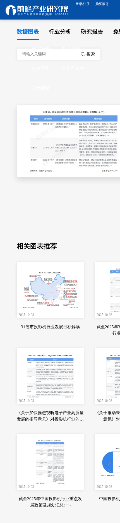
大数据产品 (60, 29)
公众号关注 (73, 68)
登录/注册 (83, 4)
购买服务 (102, 4)
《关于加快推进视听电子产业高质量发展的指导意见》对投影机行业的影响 (50, 419)
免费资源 (92, 29)
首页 (36, 29)
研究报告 (41, 48)
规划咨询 (71, 48)
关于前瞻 (41, 87)
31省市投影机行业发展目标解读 (50, 327)
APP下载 (40, 68)
